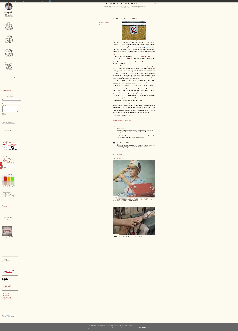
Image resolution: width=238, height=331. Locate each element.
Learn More (142, 327)
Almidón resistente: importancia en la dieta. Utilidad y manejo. (7, 298)
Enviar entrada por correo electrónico (124, 120)
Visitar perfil (8, 71)
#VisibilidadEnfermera (104, 22)
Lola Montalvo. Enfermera (120, 3)
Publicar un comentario (118, 154)
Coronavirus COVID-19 (7, 295)
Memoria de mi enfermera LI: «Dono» (127, 237)
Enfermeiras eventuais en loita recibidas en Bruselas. (8, 302)
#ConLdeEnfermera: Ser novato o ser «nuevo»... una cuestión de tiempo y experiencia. (133, 200)
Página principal (108, 10)
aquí (151, 68)
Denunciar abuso (6, 90)
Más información (53, 1)
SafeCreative (11, 262)
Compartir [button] (101, 16)
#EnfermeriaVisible (103, 21)
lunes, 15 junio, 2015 (120, 151)
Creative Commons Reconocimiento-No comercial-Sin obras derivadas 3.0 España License (7, 285)
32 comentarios (120, 238)
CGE (100, 24)
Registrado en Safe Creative (8, 142)
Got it (150, 327)
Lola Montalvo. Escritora (7, 219)
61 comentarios (120, 203)
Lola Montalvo (120, 142)
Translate (12, 316)
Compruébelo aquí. (10, 162)
